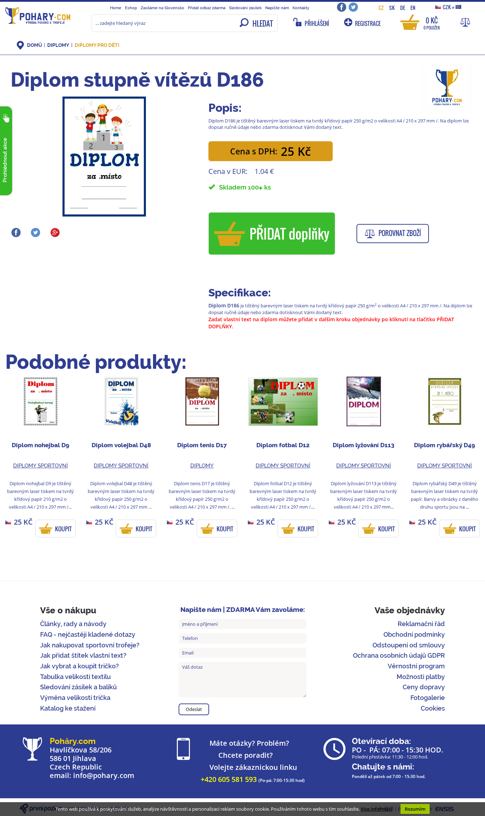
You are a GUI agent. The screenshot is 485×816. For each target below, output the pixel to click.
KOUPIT (63, 529)
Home (115, 7)
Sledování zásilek (245, 7)
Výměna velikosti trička (75, 697)
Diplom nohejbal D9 (40, 445)
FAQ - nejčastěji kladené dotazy (87, 634)
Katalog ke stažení (68, 708)
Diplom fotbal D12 (283, 445)
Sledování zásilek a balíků (78, 687)
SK (392, 7)
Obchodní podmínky (414, 634)
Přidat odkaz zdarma (206, 7)
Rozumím (415, 809)
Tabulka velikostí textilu (75, 676)
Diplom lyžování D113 (363, 445)
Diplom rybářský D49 (444, 445)
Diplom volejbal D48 (121, 445)
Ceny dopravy (424, 687)
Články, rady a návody (73, 624)
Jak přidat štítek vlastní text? (83, 655)
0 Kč (432, 23)
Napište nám (277, 7)
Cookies (433, 708)
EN (412, 7)
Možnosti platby (421, 676)
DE (402, 7)
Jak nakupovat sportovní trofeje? (90, 645)
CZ (381, 7)
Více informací (376, 809)
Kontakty (301, 7)
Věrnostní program (416, 666)
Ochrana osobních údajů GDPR (399, 655)
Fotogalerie (427, 697)
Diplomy (58, 45)
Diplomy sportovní (40, 465)
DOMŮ (34, 45)
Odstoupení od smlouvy (408, 645)
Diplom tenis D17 (202, 445)
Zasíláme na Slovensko (162, 7)
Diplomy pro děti (97, 45)
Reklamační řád (421, 624)
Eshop (131, 7)
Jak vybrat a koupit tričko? (79, 666)
